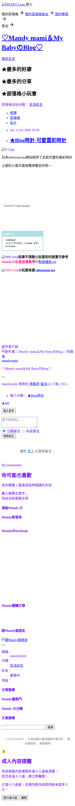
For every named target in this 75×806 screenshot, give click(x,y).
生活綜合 (35, 104)
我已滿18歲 (10, 797)
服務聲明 (45, 743)
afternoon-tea (45, 270)
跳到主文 (8, 59)
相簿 (13, 113)
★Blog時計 (36, 395)
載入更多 (8, 410)
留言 (43, 384)
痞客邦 (35, 384)
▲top (5, 403)
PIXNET (19, 739)
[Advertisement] (37, 305)
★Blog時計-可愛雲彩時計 (38, 140)
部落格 (15, 118)
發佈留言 (8, 436)
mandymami (10, 360)
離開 (24, 797)
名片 (13, 123)
